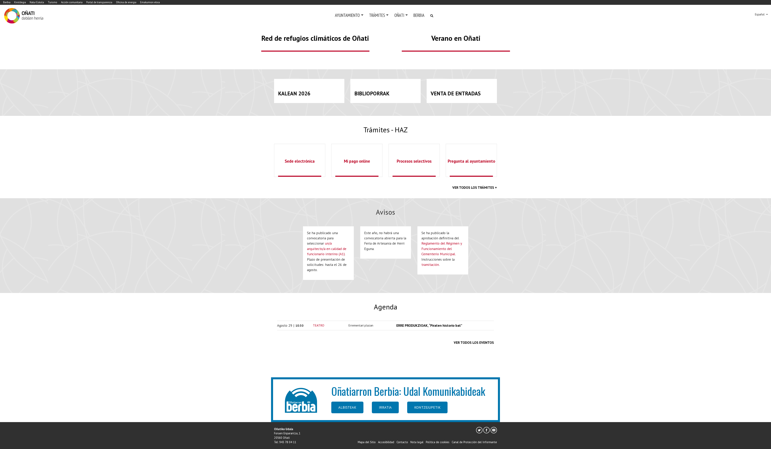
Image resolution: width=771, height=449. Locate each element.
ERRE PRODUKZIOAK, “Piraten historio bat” (429, 325)
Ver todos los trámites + (474, 187)
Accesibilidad (386, 442)
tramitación (430, 264)
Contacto (402, 442)
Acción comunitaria (72, 2)
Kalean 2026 (294, 93)
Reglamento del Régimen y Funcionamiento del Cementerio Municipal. (441, 248)
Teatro (318, 325)
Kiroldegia (20, 2)
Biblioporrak (372, 93)
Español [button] (760, 14)
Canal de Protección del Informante (474, 442)
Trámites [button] (377, 15)
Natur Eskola (37, 2)
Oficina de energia (126, 2)
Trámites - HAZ (385, 129)
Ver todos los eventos (474, 342)
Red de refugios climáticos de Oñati (315, 38)
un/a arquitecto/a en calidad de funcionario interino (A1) (326, 248)
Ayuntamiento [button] (347, 15)
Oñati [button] (399, 15)
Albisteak (347, 407)
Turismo (52, 2)
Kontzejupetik (427, 407)
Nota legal (416, 442)
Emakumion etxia (150, 2)
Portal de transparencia (99, 2)
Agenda (385, 306)
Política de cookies (437, 442)
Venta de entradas (456, 93)
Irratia (385, 407)
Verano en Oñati (455, 38)
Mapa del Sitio (367, 442)
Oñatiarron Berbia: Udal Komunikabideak (408, 391)
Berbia (6, 2)
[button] (58, 28)
